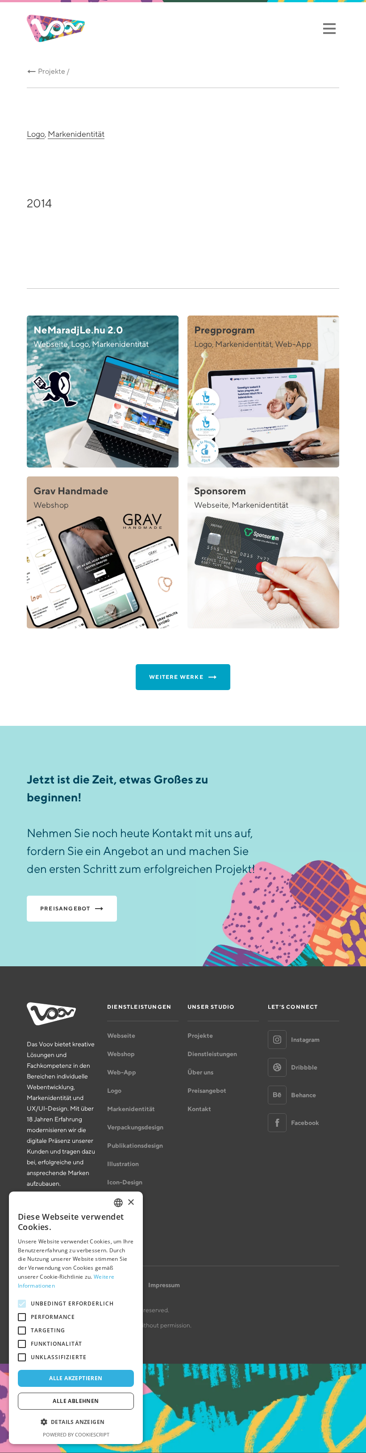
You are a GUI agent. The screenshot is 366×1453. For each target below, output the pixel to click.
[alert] (76, 1318)
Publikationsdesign (135, 1145)
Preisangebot (206, 1091)
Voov (56, 28)
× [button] (130, 1202)
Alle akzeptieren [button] (75, 1378)
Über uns (200, 1072)
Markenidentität (76, 134)
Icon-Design (124, 1182)
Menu (329, 28)
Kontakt (199, 1109)
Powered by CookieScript (76, 1434)
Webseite (121, 1036)
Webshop (121, 1054)
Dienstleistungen (212, 1054)
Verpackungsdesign (135, 1127)
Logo (36, 134)
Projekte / (54, 71)
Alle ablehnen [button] (76, 1401)
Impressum (164, 1285)
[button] (76, 1422)
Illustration (123, 1164)
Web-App (121, 1072)
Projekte (200, 1036)
